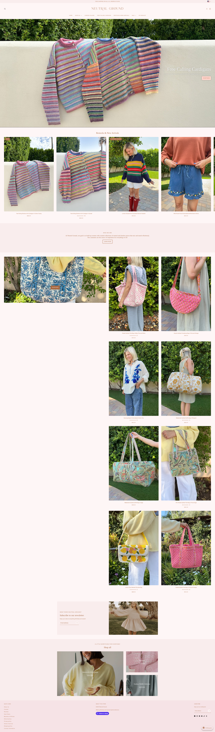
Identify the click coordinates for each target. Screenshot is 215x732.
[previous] (4, 138)
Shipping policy (8, 726)
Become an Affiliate (9, 716)
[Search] (5, 9)
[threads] (206, 716)
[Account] (207, 9)
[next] (210, 174)
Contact (6, 709)
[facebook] (195, 716)
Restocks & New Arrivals (107, 133)
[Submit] (77, 622)
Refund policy (7, 719)
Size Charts (7, 714)
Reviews (6, 711)
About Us (6, 707)
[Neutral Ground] (107, 9)
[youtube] (202, 716)
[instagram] (197, 716)
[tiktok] (204, 716)
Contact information (9, 728)
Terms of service (8, 723)
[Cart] (210, 9)
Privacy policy (7, 721)
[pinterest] (199, 716)
